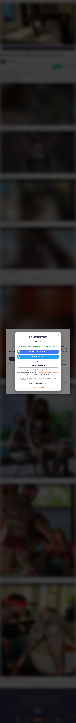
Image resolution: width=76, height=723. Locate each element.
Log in (45, 383)
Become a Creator (38, 387)
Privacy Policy (54, 372)
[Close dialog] (58, 334)
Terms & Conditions (44, 372)
